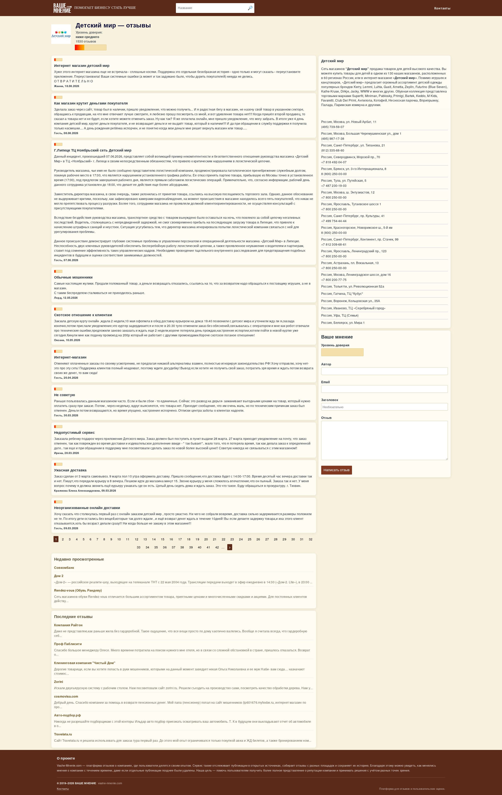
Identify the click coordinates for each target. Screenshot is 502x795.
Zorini (58, 681)
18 (188, 539)
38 (182, 547)
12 (136, 539)
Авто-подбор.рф (67, 715)
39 (191, 547)
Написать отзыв (337, 470)
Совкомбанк (64, 567)
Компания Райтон (68, 625)
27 (267, 539)
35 (156, 547)
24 (241, 539)
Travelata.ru (63, 734)
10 (119, 539)
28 (275, 539)
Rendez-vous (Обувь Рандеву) (78, 590)
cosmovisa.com (66, 696)
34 (147, 547)
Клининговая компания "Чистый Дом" (84, 663)
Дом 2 (58, 576)
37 (173, 547)
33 (138, 547)
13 (145, 539)
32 (310, 539)
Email (325, 382)
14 (154, 539)
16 (171, 539)
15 (162, 539)
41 (208, 547)
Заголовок (329, 400)
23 (232, 539)
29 (284, 539)
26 (258, 539)
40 (199, 547)
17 (180, 539)
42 (217, 547)
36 (164, 547)
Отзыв (326, 417)
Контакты (63, 788)
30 (293, 539)
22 (223, 539)
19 (197, 539)
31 (302, 539)
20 (206, 539)
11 (127, 539)
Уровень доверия (335, 345)
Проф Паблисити (68, 644)
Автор (326, 364)
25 (249, 539)
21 (214, 539)
